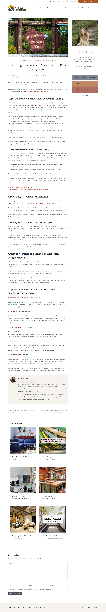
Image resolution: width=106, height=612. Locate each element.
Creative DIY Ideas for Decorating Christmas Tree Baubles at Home (21, 410)
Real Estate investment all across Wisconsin (37, 91)
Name (11, 585)
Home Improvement (52, 8)
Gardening (91, 8)
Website (52, 585)
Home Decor (64, 8)
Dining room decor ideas (85, 90)
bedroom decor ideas (85, 83)
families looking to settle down (33, 105)
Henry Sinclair (23, 378)
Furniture (73, 8)
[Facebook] (51, 2)
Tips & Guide (82, 8)
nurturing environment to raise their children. (44, 203)
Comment (12, 563)
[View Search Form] (97, 8)
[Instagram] (54, 2)
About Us (62, 1)
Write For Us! (42, 607)
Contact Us (67, 1)
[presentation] (23, 440)
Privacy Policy (73, 1)
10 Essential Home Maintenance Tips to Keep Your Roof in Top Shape (54, 410)
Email (31, 585)
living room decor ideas (85, 77)
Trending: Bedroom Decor (88, 1)
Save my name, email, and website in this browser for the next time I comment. (30, 589)
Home (57, 1)
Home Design (40, 8)
